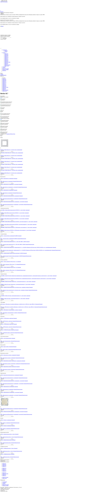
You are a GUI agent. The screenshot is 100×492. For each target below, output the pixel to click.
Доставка (4, 66)
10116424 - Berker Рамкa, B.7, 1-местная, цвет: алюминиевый (11, 149)
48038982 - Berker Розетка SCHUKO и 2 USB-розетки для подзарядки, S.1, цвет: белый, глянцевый (18, 230)
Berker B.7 (4, 88)
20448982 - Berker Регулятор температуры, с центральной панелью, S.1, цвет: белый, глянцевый (17, 284)
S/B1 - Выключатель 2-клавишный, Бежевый (8, 181)
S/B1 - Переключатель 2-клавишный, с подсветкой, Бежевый (11, 395)
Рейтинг (11, 133)
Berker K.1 (6, 59)
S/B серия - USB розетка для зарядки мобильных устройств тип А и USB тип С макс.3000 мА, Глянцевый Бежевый (21, 306)
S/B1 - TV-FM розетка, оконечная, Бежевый (8, 321)
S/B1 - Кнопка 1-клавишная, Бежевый (7, 422)
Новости (6, 50)
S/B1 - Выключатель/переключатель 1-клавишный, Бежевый (11, 198)
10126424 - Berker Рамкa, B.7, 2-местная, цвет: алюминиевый (11, 155)
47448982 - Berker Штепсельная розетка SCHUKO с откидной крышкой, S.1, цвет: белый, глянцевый (18, 224)
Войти (1, 1)
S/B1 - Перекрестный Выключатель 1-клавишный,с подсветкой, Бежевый (13, 414)
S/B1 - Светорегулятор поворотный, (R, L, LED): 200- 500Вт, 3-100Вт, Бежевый (14, 244)
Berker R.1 (6, 53)
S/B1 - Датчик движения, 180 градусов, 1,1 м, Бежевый (10, 264)
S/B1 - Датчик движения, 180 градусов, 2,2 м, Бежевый (10, 270)
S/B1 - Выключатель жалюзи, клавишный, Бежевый (9, 357)
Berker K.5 (6, 60)
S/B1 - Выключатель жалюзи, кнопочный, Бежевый (9, 369)
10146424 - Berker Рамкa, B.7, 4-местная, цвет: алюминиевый (11, 167)
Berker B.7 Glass (7, 62)
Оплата (3, 67)
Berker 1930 (7, 65)
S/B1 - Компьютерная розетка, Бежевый (7, 442)
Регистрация (5, 1)
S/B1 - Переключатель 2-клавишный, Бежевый (8, 389)
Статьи (6, 51)
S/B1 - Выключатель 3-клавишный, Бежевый (8, 192)
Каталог (3, 52)
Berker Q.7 (6, 58)
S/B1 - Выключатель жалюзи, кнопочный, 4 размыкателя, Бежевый (12, 363)
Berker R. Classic (7, 64)
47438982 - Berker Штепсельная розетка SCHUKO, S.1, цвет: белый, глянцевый (14, 218)
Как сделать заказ (5, 68)
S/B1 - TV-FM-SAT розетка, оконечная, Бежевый (9, 332)
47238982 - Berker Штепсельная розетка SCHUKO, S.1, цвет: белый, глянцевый (14, 212)
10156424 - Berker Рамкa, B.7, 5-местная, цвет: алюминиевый (11, 172)
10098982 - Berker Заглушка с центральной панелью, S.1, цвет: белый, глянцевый (14, 298)
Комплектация (19, 181)
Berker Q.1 (6, 56)
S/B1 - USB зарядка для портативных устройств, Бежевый (10, 312)
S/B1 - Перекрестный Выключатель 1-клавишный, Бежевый (11, 408)
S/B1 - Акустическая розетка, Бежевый (7, 341)
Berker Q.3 (6, 57)
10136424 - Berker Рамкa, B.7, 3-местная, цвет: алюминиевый (11, 161)
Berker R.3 (6, 54)
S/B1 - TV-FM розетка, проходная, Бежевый (8, 326)
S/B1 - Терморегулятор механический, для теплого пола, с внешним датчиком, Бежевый (16, 290)
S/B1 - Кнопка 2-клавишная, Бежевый (7, 428)
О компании (4, 49)
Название (8, 133)
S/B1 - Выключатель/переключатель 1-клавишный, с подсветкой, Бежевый (13, 204)
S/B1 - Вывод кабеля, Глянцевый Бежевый (8, 349)
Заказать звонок (3, 39)
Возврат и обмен (5, 69)
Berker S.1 (4, 89)
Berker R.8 (6, 55)
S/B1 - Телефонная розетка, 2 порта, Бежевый (8, 451)
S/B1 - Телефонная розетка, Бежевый (7, 456)
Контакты (4, 70)
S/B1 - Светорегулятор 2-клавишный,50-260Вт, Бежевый (10, 238)
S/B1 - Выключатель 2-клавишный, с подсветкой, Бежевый (11, 187)
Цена (14, 133)
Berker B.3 (6, 61)
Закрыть (2, 13)
